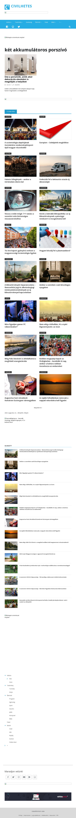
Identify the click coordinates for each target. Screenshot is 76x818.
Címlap (20, 815)
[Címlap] (7, 7)
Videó (53, 22)
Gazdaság (29, 22)
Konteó (11, 739)
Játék (10, 712)
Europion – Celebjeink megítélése (53, 142)
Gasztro (11, 709)
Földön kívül (12, 742)
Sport (11, 705)
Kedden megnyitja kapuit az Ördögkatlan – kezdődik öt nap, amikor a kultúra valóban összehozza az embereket (53, 362)
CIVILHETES (21, 6)
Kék (10, 732)
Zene (10, 682)
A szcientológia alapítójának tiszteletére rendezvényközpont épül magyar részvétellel (19, 145)
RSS (57, 815)
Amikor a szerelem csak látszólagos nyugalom (54, 286)
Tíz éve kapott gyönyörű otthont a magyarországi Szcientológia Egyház (20, 251)
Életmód (37, 22)
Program (12, 699)
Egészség (43, 225)
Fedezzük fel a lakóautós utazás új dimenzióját (54, 180)
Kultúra (8, 22)
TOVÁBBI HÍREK (12, 111)
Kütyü (7, 298)
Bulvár (42, 116)
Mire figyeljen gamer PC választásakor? (15, 325)
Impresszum (27, 815)
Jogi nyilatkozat (36, 815)
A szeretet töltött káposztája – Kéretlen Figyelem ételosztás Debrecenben (42, 589)
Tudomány (18, 22)
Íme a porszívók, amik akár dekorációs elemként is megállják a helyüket (19, 79)
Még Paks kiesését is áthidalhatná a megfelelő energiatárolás (20, 359)
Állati (10, 719)
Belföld (8, 225)
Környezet (9, 259)
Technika (12, 689)
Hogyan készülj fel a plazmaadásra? (54, 250)
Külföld (8, 116)
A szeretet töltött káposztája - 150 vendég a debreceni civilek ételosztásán (43, 577)
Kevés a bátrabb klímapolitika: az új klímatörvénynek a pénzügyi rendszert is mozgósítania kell (54, 216)
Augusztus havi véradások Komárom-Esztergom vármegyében (20, 399)
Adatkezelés (45, 815)
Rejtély (11, 735)
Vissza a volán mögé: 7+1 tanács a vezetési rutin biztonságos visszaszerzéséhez (19, 216)
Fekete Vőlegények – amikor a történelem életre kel (18, 180)
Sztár (10, 729)
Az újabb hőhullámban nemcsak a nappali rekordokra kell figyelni (53, 399)
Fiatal (46, 22)
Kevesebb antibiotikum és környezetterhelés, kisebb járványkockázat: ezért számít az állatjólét (43, 601)
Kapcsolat (52, 815)
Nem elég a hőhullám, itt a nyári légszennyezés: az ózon (53, 325)
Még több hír (37, 408)
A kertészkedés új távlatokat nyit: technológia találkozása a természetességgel (44, 565)
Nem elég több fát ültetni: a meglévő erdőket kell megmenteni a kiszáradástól (43, 542)
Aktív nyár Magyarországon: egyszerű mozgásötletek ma (37, 554)
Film (10, 679)
